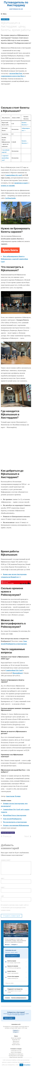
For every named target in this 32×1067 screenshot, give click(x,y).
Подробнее (26, 1065)
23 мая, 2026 (5, 19)
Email (3, 887)
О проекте (7, 997)
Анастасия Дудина (13, 796)
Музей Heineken (16, 1044)
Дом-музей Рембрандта (12, 819)
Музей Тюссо (16, 1042)
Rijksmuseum (16, 1041)
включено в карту (21, 183)
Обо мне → (7, 944)
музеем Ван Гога (15, 73)
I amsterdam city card (13, 175)
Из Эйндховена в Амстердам (16, 1055)
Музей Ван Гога (16, 1039)
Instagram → (14, 944)
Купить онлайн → (9, 1018)
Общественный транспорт (16, 1057)
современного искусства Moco (12, 76)
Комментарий (6, 860)
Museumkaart (17, 673)
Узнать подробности (11, 955)
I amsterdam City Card (14, 670)
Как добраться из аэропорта (16, 1053)
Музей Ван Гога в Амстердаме (14, 815)
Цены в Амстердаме (16, 1052)
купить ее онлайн (8, 186)
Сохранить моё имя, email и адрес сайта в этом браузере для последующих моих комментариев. (14, 907)
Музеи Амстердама (8, 832)
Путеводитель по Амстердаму (16, 4)
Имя (2, 878)
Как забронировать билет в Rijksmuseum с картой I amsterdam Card (14, 259)
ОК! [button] (21, 1065)
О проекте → (16, 1030)
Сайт (2, 896)
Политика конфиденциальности (18, 997)
